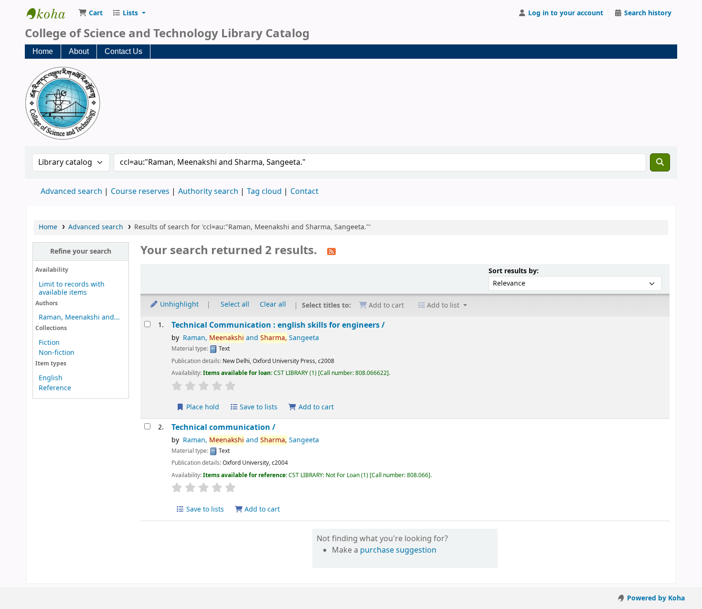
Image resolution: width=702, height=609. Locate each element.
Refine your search (80, 251)
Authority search (208, 191)
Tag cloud (264, 191)
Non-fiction (56, 353)
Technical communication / (223, 427)
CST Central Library (50, 13)
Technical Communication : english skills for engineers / (278, 325)
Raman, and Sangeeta (251, 338)
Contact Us (123, 51)
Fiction (49, 343)
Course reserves (140, 191)
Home (42, 51)
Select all (235, 304)
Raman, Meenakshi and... (79, 317)
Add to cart (315, 407)
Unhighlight (178, 304)
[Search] (660, 162)
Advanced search (71, 191)
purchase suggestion (398, 550)
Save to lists (257, 407)
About (79, 51)
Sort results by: (514, 271)
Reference (55, 388)
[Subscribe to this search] (331, 251)
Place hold (201, 407)
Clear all (273, 304)
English (51, 378)
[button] (90, 13)
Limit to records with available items (72, 288)
